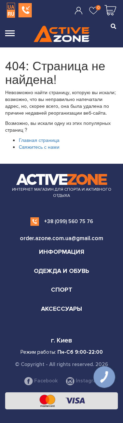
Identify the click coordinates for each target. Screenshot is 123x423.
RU (11, 13)
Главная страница (39, 139)
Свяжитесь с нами (39, 146)
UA (11, 6)
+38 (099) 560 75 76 (68, 221)
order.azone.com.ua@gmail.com (61, 238)
